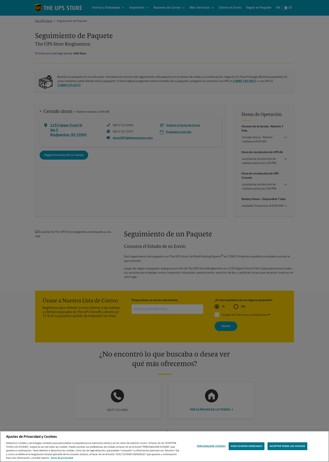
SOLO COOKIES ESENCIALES (246, 446)
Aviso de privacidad (62, 458)
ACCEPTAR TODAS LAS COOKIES (287, 446)
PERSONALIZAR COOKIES (211, 446)
